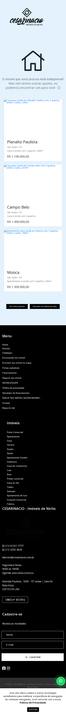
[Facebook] (4, 668)
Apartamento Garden (17, 457)
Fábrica (10, 504)
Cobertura (12, 462)
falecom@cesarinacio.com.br (18, 557)
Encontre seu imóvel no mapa (16, 363)
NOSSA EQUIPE (10, 383)
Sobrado (11, 491)
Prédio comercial (15, 478)
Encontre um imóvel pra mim (45, 306)
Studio (10, 453)
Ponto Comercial (15, 432)
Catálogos (7, 353)
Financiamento (9, 373)
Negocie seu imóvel (11, 378)
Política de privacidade (13, 388)
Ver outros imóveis (17, 306)
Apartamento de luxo (17, 495)
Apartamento (13, 436)
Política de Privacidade (33, 702)
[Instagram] (8, 668)
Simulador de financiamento (15, 393)
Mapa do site (8, 408)
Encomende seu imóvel (13, 357)
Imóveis (6, 348)
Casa (9, 440)
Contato (6, 403)
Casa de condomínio (17, 466)
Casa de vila (13, 483)
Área (9, 474)
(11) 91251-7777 (14, 546)
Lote (9, 470)
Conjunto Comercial (16, 500)
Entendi (33, 709)
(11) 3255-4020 (13, 549)
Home (5, 345)
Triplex (10, 487)
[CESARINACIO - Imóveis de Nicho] (27, 17)
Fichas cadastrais (10, 368)
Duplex (10, 449)
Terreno (10, 445)
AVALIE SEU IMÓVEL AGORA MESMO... (21, 398)
